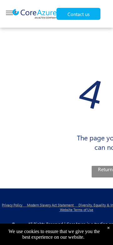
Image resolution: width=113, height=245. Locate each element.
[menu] (9, 13)
